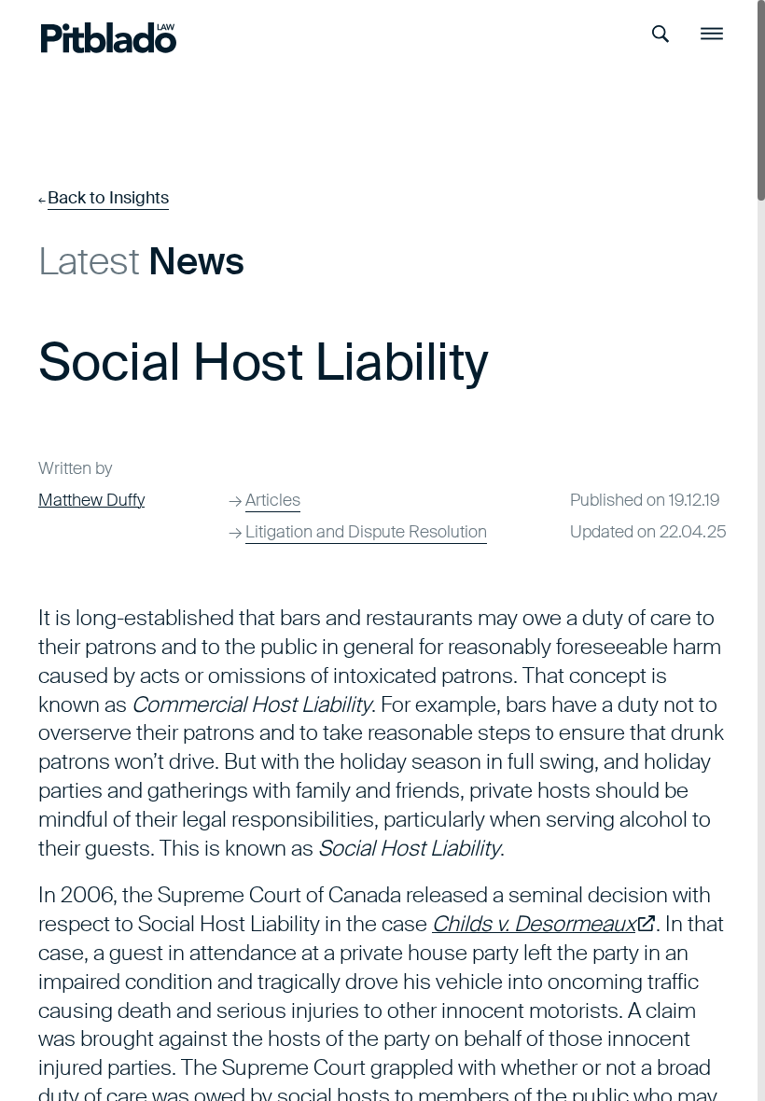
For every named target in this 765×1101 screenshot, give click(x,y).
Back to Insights (108, 198)
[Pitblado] (108, 37)
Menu (712, 34)
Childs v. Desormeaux (544, 924)
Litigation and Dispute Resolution (366, 532)
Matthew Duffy (91, 500)
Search (661, 34)
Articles (272, 500)
